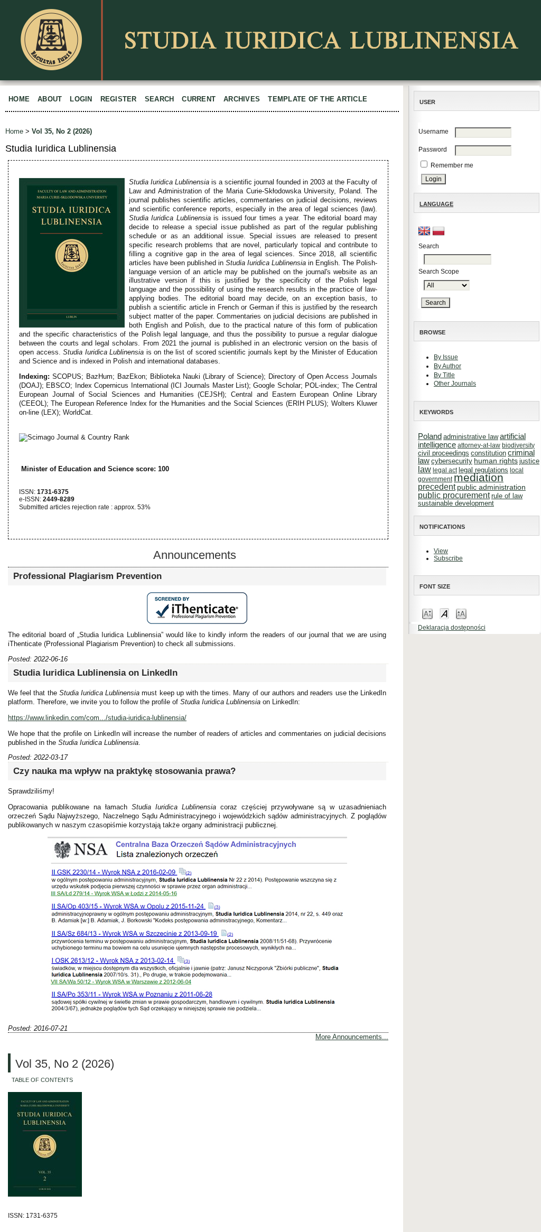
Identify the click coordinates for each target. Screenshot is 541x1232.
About (50, 99)
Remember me (452, 165)
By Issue (446, 357)
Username (433, 131)
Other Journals (455, 383)
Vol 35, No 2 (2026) (62, 131)
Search (159, 99)
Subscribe (448, 558)
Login (81, 99)
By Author (447, 366)
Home (19, 99)
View (441, 551)
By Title (444, 375)
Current (199, 99)
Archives (241, 99)
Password (432, 149)
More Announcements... (351, 1037)
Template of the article (317, 99)
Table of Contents (42, 1080)
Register (118, 99)
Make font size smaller (427, 613)
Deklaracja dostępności (452, 627)
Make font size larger (461, 613)
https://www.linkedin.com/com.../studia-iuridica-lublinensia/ (97, 718)
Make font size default (444, 613)
